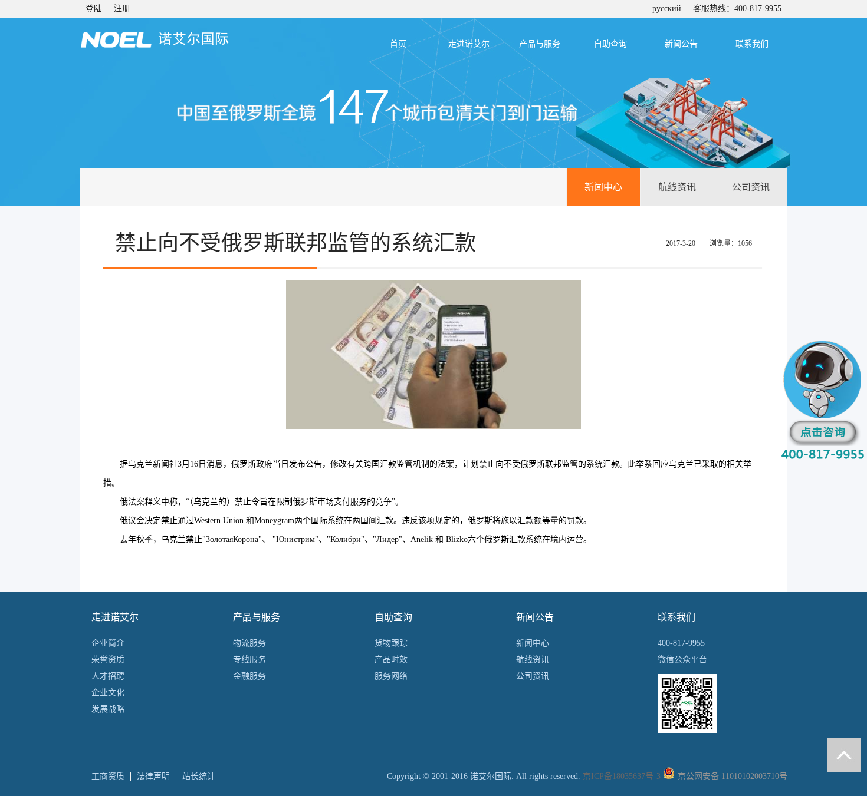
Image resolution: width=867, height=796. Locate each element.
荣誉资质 (107, 659)
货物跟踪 (391, 643)
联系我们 (752, 43)
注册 (122, 8)
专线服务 (249, 659)
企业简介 (107, 643)
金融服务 (249, 676)
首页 (398, 43)
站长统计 (198, 776)
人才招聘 (107, 676)
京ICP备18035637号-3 (622, 776)
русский (666, 8)
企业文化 (107, 692)
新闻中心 (603, 187)
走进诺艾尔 (469, 43)
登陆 (94, 8)
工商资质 (107, 776)
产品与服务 (539, 43)
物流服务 (249, 643)
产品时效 (391, 659)
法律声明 (153, 776)
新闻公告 (681, 43)
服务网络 (391, 676)
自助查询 (610, 43)
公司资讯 (751, 187)
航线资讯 (677, 187)
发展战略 (107, 709)
